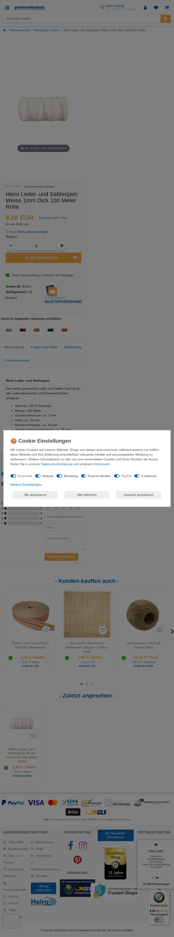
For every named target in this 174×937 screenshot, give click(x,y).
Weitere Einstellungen (26, 484)
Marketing (71, 476)
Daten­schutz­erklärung (56, 464)
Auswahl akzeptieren (139, 494)
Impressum (101, 464)
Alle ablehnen (87, 494)
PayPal (126, 476)
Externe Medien (99, 476)
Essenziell (25, 476)
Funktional (148, 476)
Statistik (47, 476)
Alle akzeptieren (35, 494)
